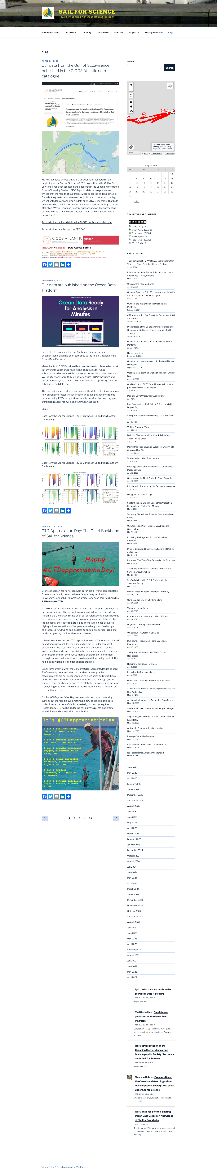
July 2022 (131, 960)
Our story (86, 32)
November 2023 (135, 905)
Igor (137, 989)
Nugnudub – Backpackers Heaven (143, 624)
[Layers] (170, 85)
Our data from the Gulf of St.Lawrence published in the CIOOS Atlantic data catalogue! (75, 70)
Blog (170, 32)
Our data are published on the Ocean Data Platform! (151, 1016)
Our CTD (118, 32)
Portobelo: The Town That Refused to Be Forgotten (151, 560)
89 (91, 818)
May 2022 (132, 971)
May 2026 (132, 773)
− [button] (131, 89)
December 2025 (135, 795)
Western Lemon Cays (137, 608)
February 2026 (134, 784)
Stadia (146, 153)
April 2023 (132, 944)
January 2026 (133, 789)
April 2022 (132, 977)
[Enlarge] (115, 134)
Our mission (70, 32)
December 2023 (135, 900)
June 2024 (132, 872)
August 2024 (133, 861)
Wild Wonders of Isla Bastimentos (143, 458)
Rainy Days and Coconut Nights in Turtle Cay (148, 591)
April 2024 (132, 883)
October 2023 (134, 911)
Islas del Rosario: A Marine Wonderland (145, 752)
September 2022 (135, 949)
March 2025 (133, 833)
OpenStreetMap (156, 153)
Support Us (133, 32)
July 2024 (131, 867)
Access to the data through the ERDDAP (63, 229)
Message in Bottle (154, 32)
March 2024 (133, 889)
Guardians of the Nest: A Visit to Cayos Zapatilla (149, 478)
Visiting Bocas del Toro (138, 427)
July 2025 (131, 811)
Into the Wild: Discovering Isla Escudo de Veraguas (151, 486)
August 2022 (133, 955)
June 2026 (132, 767)
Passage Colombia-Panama (140, 736)
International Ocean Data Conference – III (147, 744)
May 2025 (132, 822)
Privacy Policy (47, 1167)
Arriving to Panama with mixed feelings (145, 728)
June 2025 (132, 817)
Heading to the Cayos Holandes (142, 664)
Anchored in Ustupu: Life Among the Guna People (150, 700)
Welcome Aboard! (50, 32)
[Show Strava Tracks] (131, 111)
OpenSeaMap (169, 153)
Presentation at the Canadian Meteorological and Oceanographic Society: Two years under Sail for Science (150, 330)
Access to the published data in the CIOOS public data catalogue (77, 222)
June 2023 (132, 933)
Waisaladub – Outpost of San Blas (143, 632)
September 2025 (135, 800)
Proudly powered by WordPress (71, 1167)
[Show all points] (131, 102)
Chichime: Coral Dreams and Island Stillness (147, 616)
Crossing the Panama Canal (140, 284)
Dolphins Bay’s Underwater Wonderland (145, 395)
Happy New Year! (135, 353)
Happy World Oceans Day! (139, 494)
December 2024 (135, 850)
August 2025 (133, 806)
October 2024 (134, 855)
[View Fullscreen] (131, 95)
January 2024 (133, 894)
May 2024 (132, 877)
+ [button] (131, 84)
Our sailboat (103, 32)
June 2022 (132, 966)
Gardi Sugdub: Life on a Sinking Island (144, 600)
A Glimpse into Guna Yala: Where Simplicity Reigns (150, 708)
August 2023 (133, 922)
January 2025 (133, 844)
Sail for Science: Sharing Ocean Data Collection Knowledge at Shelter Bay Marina (154, 1116)
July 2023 (131, 927)
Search (130, 61)
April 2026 (132, 778)
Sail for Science (87, 11)
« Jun (136, 201)
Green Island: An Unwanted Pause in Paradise (148, 680)
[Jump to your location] (131, 106)
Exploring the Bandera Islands (141, 672)
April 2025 (132, 828)
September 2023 (135, 916)
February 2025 (134, 839)
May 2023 (132, 938)
